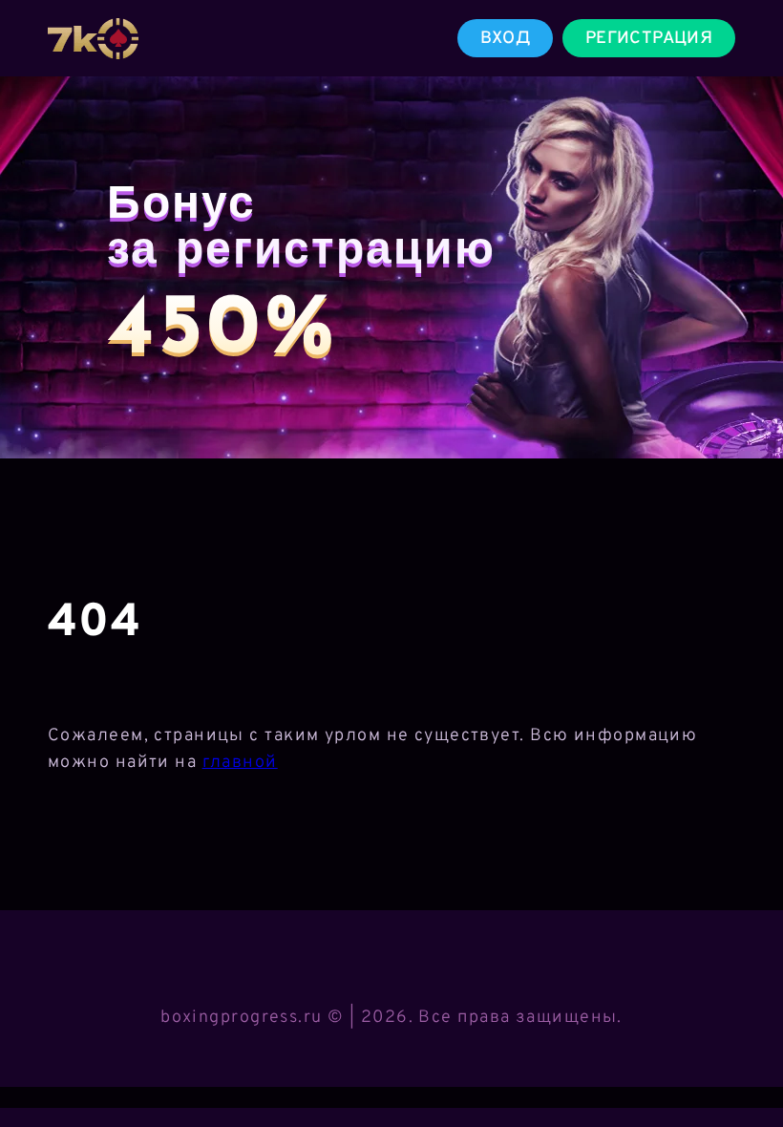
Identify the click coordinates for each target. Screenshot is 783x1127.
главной (240, 763)
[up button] (740, 1063)
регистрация (648, 39)
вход (505, 39)
